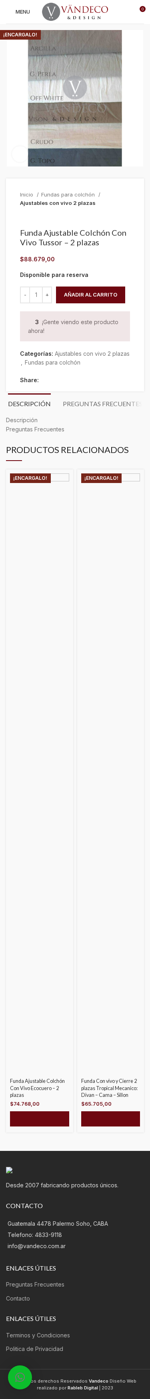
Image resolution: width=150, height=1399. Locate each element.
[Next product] (126, 216)
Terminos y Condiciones (38, 1335)
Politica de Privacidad (34, 1348)
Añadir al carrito (90, 294)
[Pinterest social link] (63, 380)
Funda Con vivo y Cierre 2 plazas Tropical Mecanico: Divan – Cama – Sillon (109, 1088)
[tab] (29, 402)
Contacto (18, 1298)
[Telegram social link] (91, 380)
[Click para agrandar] (20, 154)
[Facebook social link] (45, 380)
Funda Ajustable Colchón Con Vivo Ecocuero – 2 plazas (37, 1088)
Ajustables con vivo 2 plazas (58, 203)
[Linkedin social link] (73, 380)
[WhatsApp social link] (82, 380)
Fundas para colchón (68, 194)
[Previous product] (110, 216)
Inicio (27, 194)
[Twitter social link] (54, 380)
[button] (39, 1118)
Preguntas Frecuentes (35, 1284)
